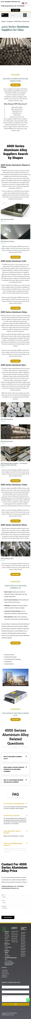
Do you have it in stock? (12, 815)
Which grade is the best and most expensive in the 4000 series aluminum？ (14, 769)
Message (3, 906)
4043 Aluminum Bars (7, 441)
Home (3, 21)
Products (10, 21)
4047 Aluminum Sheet (7, 219)
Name (2, 895)
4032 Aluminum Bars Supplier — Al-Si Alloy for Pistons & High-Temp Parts (14, 464)
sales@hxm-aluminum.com (12, 1)
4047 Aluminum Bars (7, 419)
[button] (15, 757)
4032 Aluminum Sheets (7, 241)
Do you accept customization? (14, 803)
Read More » (3, 221)
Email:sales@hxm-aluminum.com (10, 888)
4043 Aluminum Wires (7, 558)
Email (3, 900)
